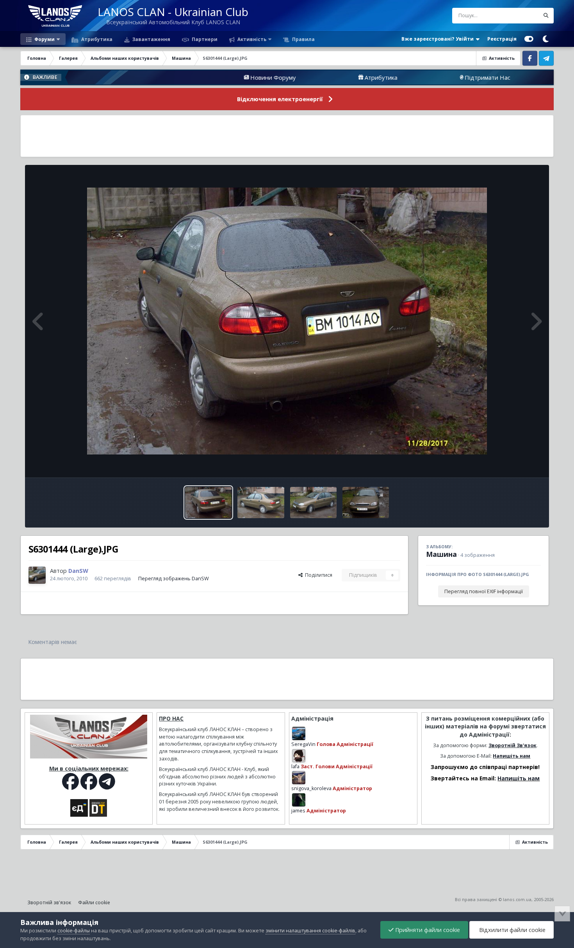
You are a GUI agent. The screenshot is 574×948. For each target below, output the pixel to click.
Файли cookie (94, 902)
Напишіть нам (511, 756)
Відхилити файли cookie (511, 930)
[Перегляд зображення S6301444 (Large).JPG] (208, 502)
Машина (441, 554)
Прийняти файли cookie (427, 930)
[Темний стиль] (545, 39)
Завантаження (150, 39)
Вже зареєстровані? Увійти (438, 39)
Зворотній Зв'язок (512, 745)
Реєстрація (502, 39)
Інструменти (516, 463)
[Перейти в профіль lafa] (298, 755)
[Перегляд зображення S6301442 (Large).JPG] (313, 502)
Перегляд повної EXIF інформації (483, 591)
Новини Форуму (218, 77)
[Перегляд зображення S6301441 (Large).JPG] (365, 502)
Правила (303, 39)
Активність (251, 39)
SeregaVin (303, 744)
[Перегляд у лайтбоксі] (287, 321)
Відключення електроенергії (280, 99)
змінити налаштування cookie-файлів (310, 930)
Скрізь (521, 15)
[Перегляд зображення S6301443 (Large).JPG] (260, 502)
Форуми (44, 39)
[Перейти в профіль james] (298, 800)
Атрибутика (96, 39)
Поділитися (317, 575)
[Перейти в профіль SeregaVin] (298, 733)
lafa (295, 766)
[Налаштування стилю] (529, 39)
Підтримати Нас (433, 77)
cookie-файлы (73, 930)
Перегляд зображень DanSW (173, 578)
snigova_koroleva (311, 788)
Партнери (204, 39)
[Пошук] (546, 15)
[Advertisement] (287, 136)
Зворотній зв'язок (49, 902)
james (298, 810)
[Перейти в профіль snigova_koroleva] (298, 777)
